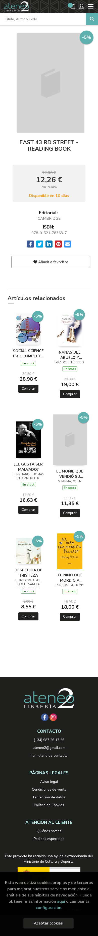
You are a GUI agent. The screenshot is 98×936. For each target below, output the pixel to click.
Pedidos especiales (49, 838)
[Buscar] (92, 19)
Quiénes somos (49, 831)
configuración (48, 907)
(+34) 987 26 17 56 (49, 740)
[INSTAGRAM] (53, 717)
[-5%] (28, 328)
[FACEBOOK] (44, 717)
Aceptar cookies (48, 923)
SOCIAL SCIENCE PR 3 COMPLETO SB (28, 353)
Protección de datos (49, 797)
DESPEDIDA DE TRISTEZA (28, 573)
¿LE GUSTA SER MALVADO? (28, 467)
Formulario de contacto (49, 755)
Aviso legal (49, 781)
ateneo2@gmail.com (49, 747)
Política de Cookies (49, 805)
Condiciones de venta (49, 789)
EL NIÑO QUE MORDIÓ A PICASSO (70, 578)
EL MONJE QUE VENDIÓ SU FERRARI (69, 474)
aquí (61, 901)
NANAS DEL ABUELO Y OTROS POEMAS (69, 355)
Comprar (28, 388)
